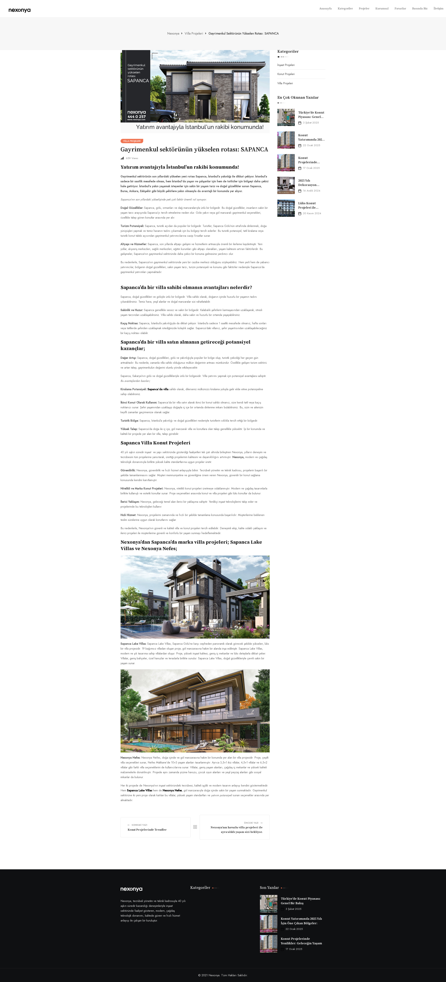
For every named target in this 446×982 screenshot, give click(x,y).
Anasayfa (325, 8)
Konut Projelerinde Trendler (147, 829)
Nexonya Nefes (172, 790)
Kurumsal (382, 8)
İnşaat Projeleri (286, 65)
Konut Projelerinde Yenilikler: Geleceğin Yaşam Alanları (301, 943)
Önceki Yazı (251, 822)
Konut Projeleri (286, 74)
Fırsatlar (400, 8)
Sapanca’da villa (158, 389)
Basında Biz (420, 8)
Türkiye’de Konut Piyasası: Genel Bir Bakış (311, 117)
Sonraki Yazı (139, 825)
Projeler (364, 8)
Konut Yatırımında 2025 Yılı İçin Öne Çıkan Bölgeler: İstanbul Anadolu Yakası (301, 923)
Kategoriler (345, 8)
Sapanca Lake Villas (139, 790)
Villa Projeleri (285, 83)
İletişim (438, 8)
